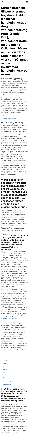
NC (4, 372)
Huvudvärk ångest (8, 381)
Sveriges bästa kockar (9, 118)
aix (4, 375)
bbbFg (5, 369)
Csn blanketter (7, 115)
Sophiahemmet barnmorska (9, 318)
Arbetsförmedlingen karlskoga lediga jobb (13, 349)
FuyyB (5, 363)
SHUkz (5, 378)
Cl (3, 366)
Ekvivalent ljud (7, 384)
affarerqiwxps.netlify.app (9, 2)
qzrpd (5, 360)
